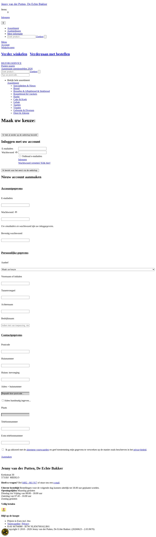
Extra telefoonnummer (12, 435)
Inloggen (5, 17)
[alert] (5, 531)
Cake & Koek (20, 99)
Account (5, 44)
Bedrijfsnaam (7, 318)
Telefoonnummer (9, 421)
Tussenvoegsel (8, 290)
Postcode (5, 344)
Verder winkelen (14, 54)
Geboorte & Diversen (23, 110)
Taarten (17, 105)
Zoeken (39, 36)
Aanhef (4, 262)
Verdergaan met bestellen (50, 54)
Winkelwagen (7, 47)
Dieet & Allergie (21, 113)
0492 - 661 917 (29, 482)
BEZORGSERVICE (11, 63)
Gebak (16, 102)
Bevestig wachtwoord (11, 233)
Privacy (25, 523)
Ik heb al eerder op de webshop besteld (19, 135)
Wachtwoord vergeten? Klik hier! (34, 163)
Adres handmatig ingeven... (17, 400)
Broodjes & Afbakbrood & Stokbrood (31, 91)
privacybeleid (139, 449)
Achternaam (7, 304)
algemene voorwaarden (38, 449)
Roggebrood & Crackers (25, 94)
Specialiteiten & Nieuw (24, 85)
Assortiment (13, 83)
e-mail (56, 482)
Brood (16, 88)
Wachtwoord (7, 212)
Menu (4, 42)
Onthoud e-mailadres (31, 156)
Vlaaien (17, 107)
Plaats (4, 407)
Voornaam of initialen (11, 276)
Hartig (16, 96)
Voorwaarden (13, 523)
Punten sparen (8, 66)
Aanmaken (6, 457)
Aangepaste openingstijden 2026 (17, 68)
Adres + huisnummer (11, 386)
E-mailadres (7, 198)
